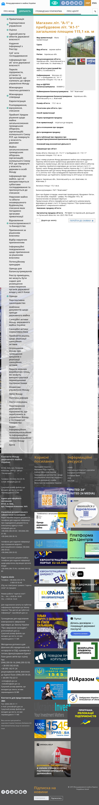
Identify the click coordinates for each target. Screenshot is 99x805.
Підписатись (56, 798)
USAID (69, 467)
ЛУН (69, 478)
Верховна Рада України (44, 469)
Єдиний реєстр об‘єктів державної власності (19, 36)
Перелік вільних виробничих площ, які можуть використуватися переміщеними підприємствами (19, 376)
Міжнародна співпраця (16, 95)
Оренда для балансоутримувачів (20, 270)
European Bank (73, 475)
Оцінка (13, 29)
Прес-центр (73, 11)
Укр (88, 3)
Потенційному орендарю (17, 263)
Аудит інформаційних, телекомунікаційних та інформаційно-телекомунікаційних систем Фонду (20, 433)
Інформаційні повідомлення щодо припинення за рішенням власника (19, 252)
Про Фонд (9, 11)
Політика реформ (18, 397)
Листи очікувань (18, 401)
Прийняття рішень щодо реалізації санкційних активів (19, 340)
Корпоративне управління (17, 24)
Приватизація (16, 19)
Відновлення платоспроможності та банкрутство (20, 223)
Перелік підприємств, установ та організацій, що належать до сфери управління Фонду (19, 76)
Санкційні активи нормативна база (18, 330)
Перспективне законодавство (17, 301)
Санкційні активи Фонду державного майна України (19, 322)
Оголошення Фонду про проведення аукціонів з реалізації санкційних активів (16, 356)
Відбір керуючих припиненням (18, 241)
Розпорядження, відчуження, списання (18, 108)
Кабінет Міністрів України (45, 472)
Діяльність (25, 11)
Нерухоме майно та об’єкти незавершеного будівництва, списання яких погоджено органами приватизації (18, 206)
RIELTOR (70, 481)
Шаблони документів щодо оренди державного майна (19, 311)
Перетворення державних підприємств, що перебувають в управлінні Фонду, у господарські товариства (19, 414)
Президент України (42, 467)
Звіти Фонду (16, 393)
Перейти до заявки (80, 220)
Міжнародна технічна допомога (19, 89)
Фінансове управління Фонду (19, 388)
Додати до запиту (49, 220)
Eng (94, 3)
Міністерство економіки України (47, 483)
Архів (12, 444)
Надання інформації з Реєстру (16, 46)
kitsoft (87, 789)
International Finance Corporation (81, 470)
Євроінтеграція (17, 101)
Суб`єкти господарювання (18, 54)
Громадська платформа (48, 11)
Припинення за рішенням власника (17, 233)
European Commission (76, 473)
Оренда (13, 296)
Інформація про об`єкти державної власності (19, 62)
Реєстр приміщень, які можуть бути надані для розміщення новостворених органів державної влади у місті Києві (19, 284)
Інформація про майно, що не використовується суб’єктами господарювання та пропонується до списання (19, 184)
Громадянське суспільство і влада (48, 475)
